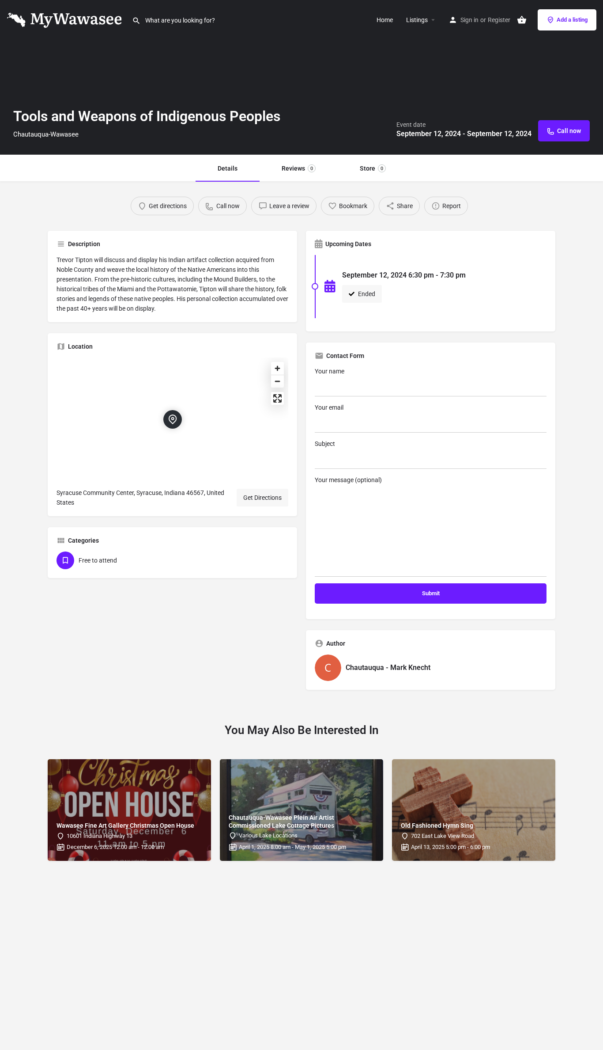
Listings (417, 19)
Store (371, 168)
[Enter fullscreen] (277, 398)
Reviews (297, 168)
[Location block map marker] (172, 419)
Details (227, 168)
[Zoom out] (277, 381)
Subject (325, 443)
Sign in (469, 19)
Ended (366, 293)
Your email (329, 407)
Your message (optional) (348, 479)
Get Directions (262, 497)
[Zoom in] (277, 368)
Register (499, 19)
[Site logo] (66, 19)
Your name (329, 371)
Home (385, 19)
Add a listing (572, 19)
